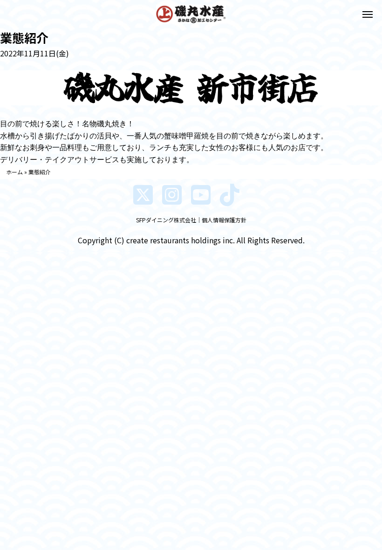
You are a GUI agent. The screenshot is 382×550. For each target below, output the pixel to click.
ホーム (14, 172)
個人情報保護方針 (224, 220)
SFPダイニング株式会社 (166, 220)
